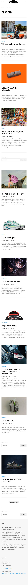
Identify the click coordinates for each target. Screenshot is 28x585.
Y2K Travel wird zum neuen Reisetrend (13, 44)
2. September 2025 (5, 376)
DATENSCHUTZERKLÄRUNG (9, 573)
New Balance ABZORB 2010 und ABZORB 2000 (11, 480)
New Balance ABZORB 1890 (10, 281)
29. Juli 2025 (4, 423)
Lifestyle (3, 366)
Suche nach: (4, 157)
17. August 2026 (5, 46)
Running (3, 234)
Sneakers (3, 417)
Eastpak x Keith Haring (8, 325)
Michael (12, 46)
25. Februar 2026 (5, 240)
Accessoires (4, 322)
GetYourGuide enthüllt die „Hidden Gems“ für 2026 (12, 132)
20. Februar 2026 (5, 284)
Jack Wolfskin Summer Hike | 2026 (12, 193)
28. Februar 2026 (5, 196)
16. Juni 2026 (4, 92)
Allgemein (3, 278)
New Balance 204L (7, 420)
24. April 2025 (4, 484)
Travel (3, 41)
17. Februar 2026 (5, 328)
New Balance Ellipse (8, 237)
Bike (2, 85)
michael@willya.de (6, 568)
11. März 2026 (4, 136)
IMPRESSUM (22, 573)
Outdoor (3, 190)
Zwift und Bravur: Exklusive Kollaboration (10, 89)
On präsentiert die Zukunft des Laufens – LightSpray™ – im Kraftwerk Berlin (11, 371)
